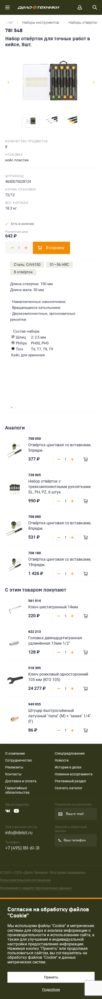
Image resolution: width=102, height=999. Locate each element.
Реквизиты (14, 767)
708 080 (34, 517)
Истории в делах (68, 767)
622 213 (34, 632)
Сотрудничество (18, 760)
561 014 (34, 601)
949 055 (34, 704)
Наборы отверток (83, 22)
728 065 (34, 475)
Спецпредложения (70, 753)
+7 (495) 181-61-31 (22, 848)
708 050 (34, 439)
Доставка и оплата (20, 781)
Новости (62, 760)
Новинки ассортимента (74, 774)
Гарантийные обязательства (17, 790)
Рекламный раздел (70, 781)
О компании (15, 753)
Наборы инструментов (40, 22)
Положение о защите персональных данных (36, 888)
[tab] (30, 121)
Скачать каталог (68, 788)
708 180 (34, 553)
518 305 (34, 668)
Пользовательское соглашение (25, 880)
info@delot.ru (18, 832)
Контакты (13, 774)
